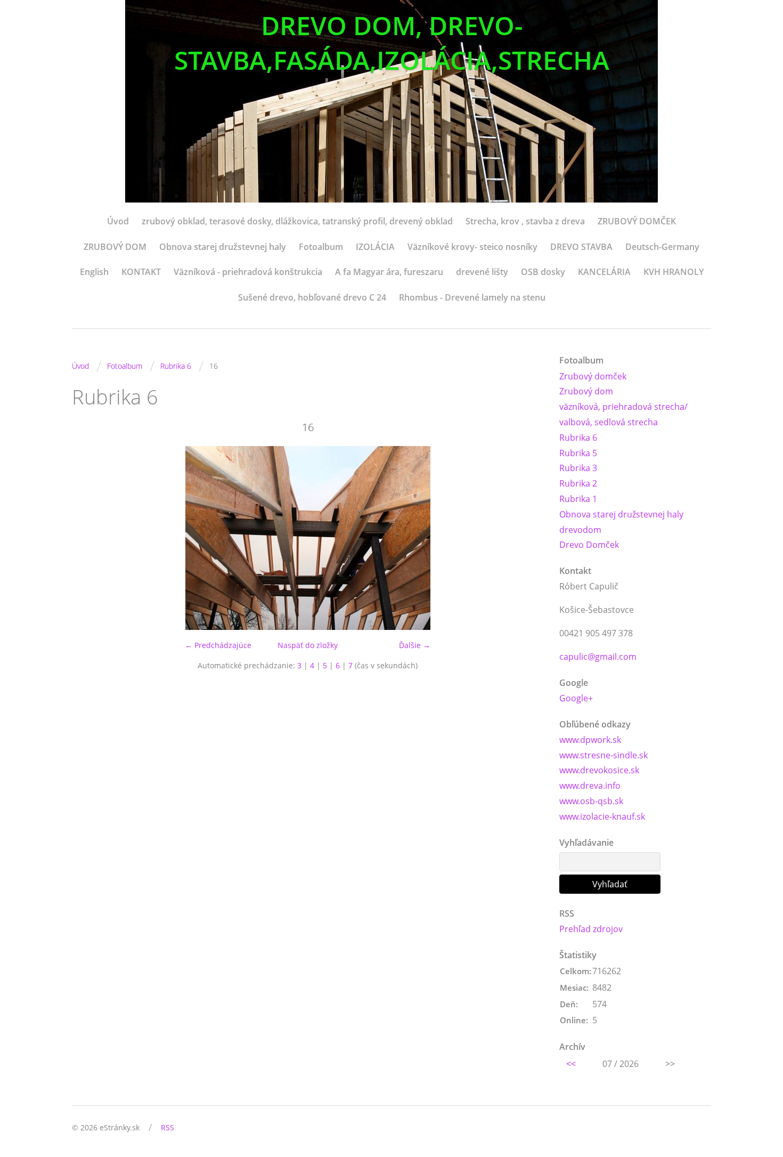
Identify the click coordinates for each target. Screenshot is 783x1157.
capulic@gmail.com (598, 656)
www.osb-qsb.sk (591, 801)
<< (571, 1064)
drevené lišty (482, 272)
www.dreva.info (590, 785)
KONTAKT (141, 272)
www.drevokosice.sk (599, 770)
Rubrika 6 (175, 366)
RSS (167, 1127)
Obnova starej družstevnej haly (222, 247)
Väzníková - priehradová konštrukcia (248, 272)
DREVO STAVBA (581, 247)
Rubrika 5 (578, 453)
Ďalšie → (414, 645)
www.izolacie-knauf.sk (602, 816)
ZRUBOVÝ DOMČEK (637, 221)
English (94, 272)
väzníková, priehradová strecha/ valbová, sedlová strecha (623, 414)
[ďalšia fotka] (526, 538)
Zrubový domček (592, 376)
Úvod (118, 221)
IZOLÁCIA (375, 247)
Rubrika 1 (578, 499)
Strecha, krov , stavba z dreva (525, 221)
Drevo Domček (589, 545)
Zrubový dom (586, 391)
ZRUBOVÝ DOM (115, 247)
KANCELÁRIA (604, 272)
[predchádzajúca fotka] (89, 538)
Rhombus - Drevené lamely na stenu (472, 297)
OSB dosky (543, 272)
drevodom (580, 530)
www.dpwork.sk (590, 740)
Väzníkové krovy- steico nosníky (472, 247)
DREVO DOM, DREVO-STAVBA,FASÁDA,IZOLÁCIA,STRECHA (391, 42)
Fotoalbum (321, 247)
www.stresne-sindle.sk (603, 755)
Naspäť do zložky (308, 645)
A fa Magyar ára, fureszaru (389, 272)
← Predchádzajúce (218, 645)
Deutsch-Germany (662, 247)
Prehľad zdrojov (591, 929)
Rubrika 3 (578, 468)
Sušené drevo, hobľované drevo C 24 (312, 297)
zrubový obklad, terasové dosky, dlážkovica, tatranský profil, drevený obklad (297, 221)
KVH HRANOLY (673, 272)
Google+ (576, 698)
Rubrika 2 (578, 483)
